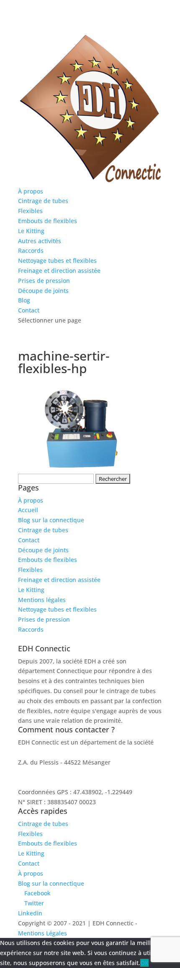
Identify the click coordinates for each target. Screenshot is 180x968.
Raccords (31, 250)
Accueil (28, 510)
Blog (24, 300)
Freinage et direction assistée (59, 270)
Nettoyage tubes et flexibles (57, 260)
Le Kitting (31, 231)
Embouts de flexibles (47, 221)
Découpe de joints (43, 291)
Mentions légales (42, 600)
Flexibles (30, 211)
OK (144, 963)
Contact (28, 310)
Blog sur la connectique (51, 520)
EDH (24, 752)
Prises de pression (44, 281)
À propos (30, 191)
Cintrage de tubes (43, 201)
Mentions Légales (42, 933)
